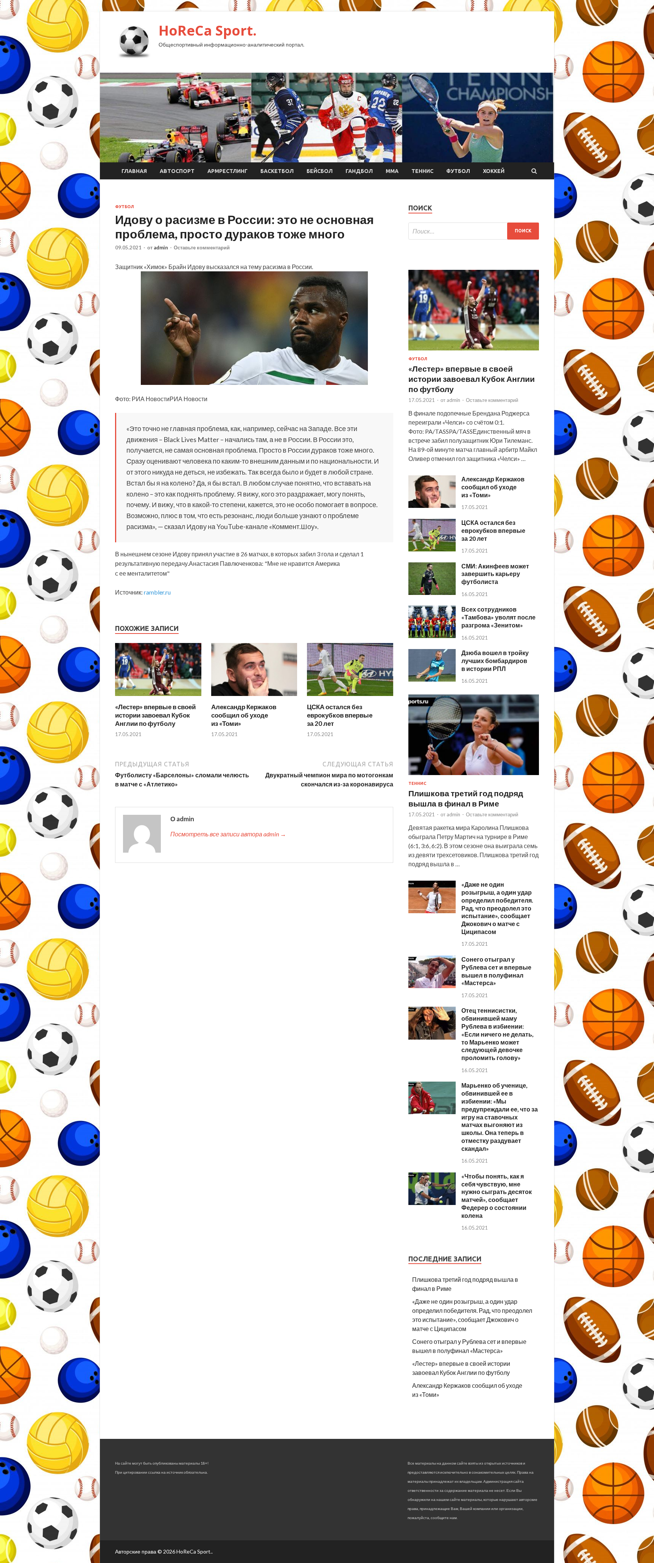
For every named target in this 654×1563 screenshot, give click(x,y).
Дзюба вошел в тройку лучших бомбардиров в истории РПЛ (495, 660)
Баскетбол (277, 171)
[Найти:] (473, 231)
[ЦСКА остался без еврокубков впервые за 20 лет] (350, 698)
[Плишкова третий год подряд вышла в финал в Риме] (473, 776)
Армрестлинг (227, 171)
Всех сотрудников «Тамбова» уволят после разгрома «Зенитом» (498, 617)
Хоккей (494, 171)
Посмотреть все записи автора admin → (228, 834)
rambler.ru (157, 592)
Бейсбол (320, 171)
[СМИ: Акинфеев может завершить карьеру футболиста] (432, 592)
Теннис (422, 171)
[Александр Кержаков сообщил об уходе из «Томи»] (254, 698)
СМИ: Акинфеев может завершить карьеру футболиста (495, 573)
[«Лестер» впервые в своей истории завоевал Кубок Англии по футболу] (158, 698)
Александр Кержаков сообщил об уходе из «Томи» (243, 715)
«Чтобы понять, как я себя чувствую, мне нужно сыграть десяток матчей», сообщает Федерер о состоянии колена (496, 1195)
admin (161, 247)
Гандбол (359, 171)
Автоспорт (177, 171)
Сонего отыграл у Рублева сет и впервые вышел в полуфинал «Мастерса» (496, 971)
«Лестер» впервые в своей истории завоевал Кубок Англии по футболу (155, 715)
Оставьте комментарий (202, 247)
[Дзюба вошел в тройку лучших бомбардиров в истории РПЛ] (432, 679)
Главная (134, 171)
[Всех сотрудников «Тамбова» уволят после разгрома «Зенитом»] (432, 635)
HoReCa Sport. (208, 30)
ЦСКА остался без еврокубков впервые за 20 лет (339, 715)
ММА (392, 171)
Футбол (458, 171)
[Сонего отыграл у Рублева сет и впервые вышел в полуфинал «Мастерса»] (432, 985)
